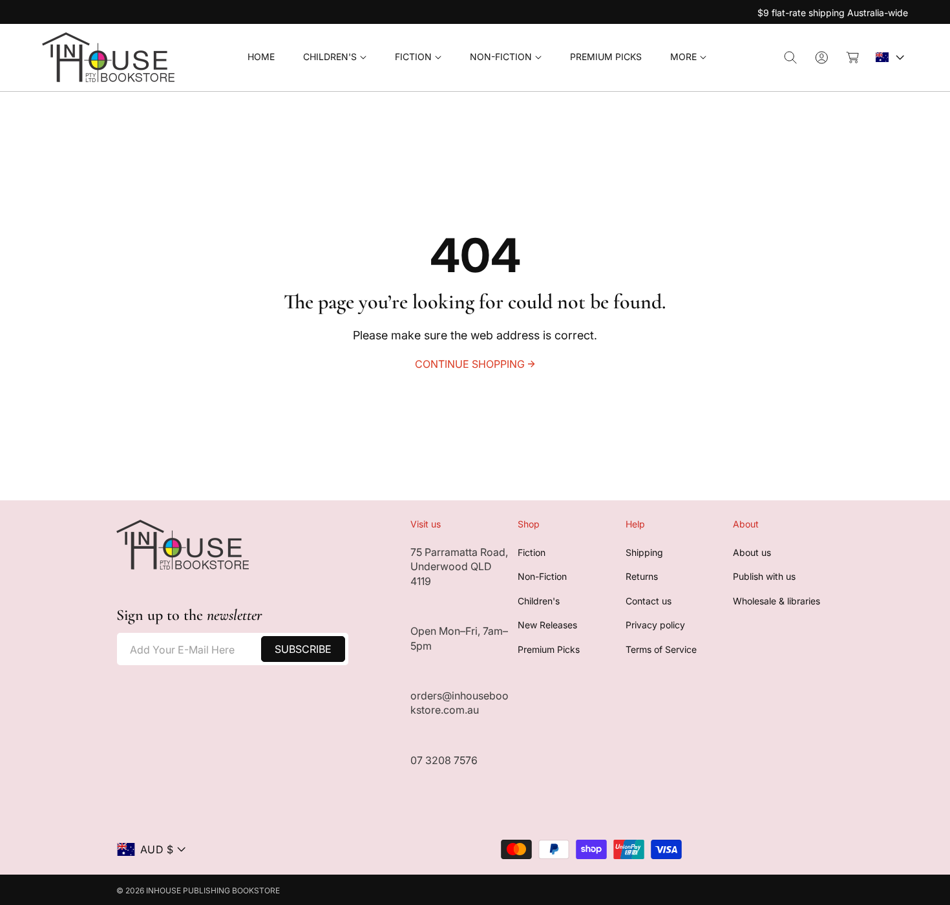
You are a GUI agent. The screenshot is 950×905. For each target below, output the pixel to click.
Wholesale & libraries (776, 600)
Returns (642, 576)
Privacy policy (655, 624)
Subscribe (303, 649)
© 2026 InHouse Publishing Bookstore (198, 890)
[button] (335, 57)
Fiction (531, 552)
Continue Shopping (470, 363)
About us (752, 552)
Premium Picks (549, 649)
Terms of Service (661, 649)
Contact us (648, 600)
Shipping (644, 552)
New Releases (547, 624)
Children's (539, 600)
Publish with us (764, 576)
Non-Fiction (542, 576)
